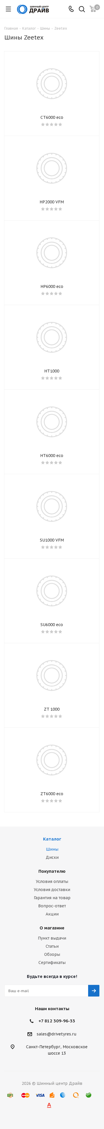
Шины (52, 849)
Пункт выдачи (52, 938)
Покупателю (52, 871)
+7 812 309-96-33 (56, 1021)
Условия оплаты (52, 881)
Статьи (52, 946)
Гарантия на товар (52, 897)
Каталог (52, 839)
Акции (52, 914)
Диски (52, 857)
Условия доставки (52, 889)
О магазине (52, 928)
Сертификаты (52, 962)
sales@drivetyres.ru (57, 1034)
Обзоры (52, 954)
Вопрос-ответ (52, 905)
